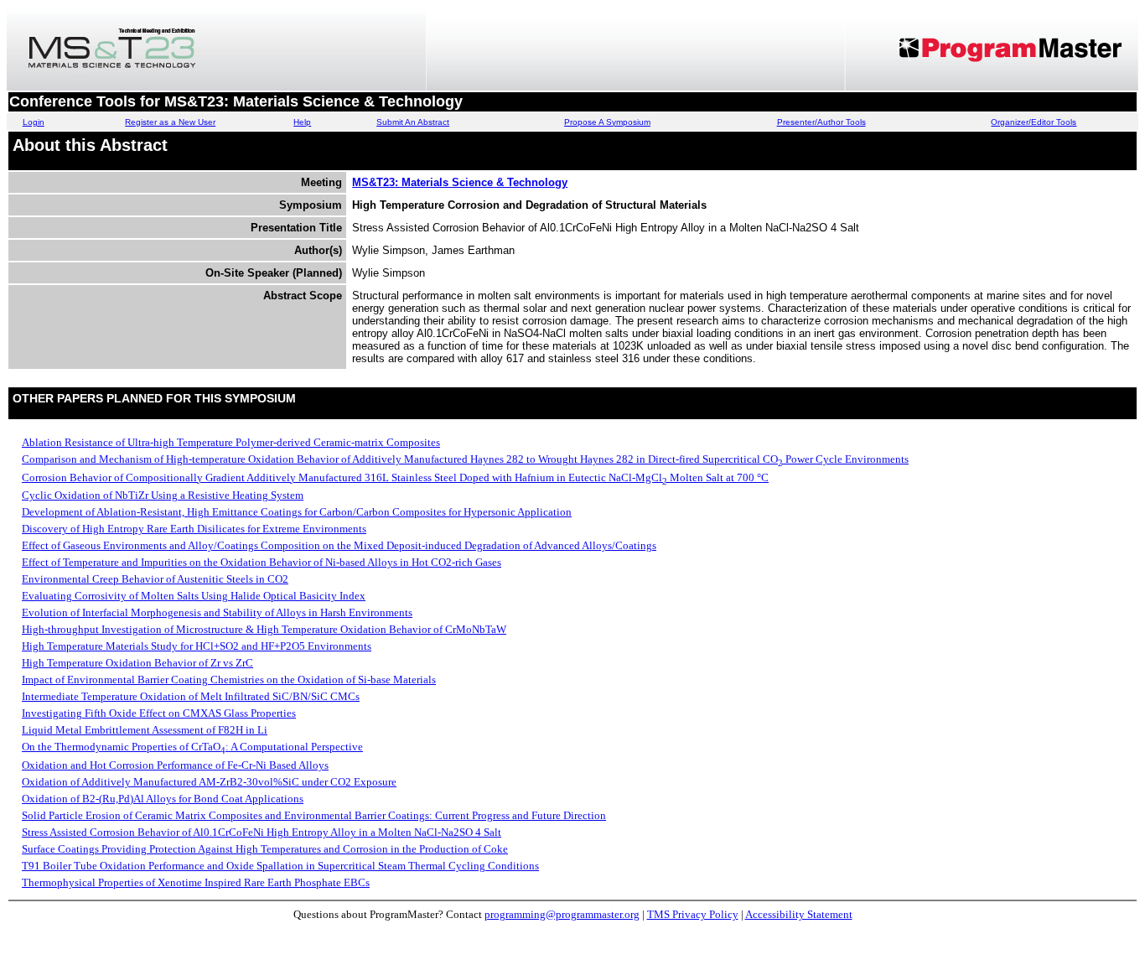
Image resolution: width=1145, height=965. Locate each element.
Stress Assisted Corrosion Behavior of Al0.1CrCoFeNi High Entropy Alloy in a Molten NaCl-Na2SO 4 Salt (261, 832)
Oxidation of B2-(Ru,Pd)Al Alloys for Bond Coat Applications (162, 798)
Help (302, 122)
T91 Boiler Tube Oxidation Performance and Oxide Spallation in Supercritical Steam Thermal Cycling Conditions (280, 865)
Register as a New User (170, 122)
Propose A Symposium (607, 122)
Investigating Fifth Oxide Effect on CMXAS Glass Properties (159, 713)
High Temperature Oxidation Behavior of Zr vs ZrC (137, 662)
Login (33, 122)
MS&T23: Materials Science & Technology (459, 182)
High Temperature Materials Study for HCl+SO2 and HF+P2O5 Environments (196, 646)
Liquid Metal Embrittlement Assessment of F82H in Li (144, 730)
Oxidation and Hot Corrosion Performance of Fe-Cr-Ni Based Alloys (175, 765)
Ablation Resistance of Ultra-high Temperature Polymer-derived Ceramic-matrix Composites (231, 442)
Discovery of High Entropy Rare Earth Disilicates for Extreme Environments (194, 528)
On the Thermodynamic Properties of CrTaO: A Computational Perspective (192, 746)
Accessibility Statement (798, 914)
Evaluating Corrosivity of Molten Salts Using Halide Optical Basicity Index (193, 595)
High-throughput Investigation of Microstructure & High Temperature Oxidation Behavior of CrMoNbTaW (264, 629)
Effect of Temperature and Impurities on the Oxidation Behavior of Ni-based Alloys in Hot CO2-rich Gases (261, 562)
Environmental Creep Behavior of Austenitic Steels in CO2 (155, 579)
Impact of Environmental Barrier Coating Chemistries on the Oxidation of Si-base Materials (229, 679)
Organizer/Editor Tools (1033, 122)
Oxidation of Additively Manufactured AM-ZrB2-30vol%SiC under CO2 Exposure (209, 782)
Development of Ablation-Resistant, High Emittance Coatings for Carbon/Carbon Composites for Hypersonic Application (297, 512)
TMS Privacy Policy (692, 914)
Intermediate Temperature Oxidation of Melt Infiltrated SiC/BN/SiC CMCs (191, 696)
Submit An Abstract (412, 122)
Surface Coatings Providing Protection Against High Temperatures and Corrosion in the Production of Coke (265, 849)
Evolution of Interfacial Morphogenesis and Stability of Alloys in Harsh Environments (217, 612)
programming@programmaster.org (562, 914)
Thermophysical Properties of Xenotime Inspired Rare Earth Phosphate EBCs (196, 882)
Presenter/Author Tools (821, 122)
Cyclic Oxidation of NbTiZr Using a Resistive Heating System (162, 495)
